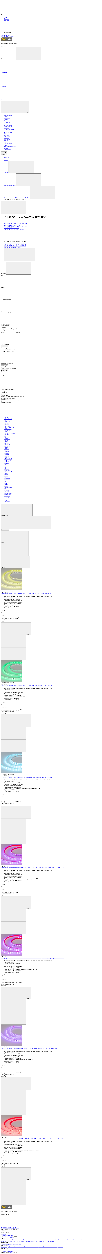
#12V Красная (7, 429)
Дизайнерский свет (75, 1239)
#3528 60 (6, 463)
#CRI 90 (6, 473)
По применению (5, 324)
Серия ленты (4, 395)
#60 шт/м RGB (8, 471)
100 (4, 373)
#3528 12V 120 (8, 459)
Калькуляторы (39, 1247)
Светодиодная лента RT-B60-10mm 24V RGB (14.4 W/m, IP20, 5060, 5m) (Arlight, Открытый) (26, 593)
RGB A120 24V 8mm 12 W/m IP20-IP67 (14, 229)
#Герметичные (8, 487)
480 (4, 377)
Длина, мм (3, 393)
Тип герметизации (6, 391)
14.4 (4, 367)
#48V (5, 466)
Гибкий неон (6, 141)
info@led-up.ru (15, 1228)
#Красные (6, 491)
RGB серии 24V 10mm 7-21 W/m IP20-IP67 (15, 243)
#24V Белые (7, 446)
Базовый (3, 287)
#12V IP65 (6, 423)
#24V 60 (6, 440)
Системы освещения (7, 135)
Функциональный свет (64, 1239)
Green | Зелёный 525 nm (9, 349)
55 (4, 372)
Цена (2, 542)
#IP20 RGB (7, 479)
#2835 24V (7, 453)
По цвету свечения (6, 299)
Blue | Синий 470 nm (9, 351)
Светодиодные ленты (6, 1239)
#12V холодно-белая (9, 433)
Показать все (4, 515)
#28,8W (6, 447)
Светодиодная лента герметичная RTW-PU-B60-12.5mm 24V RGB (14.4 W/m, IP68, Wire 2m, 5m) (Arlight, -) (30, 1048)
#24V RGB (7, 444)
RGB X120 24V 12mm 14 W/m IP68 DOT (15, 244)
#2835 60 (6, 454)
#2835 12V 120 (8, 451)
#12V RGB (7, 426)
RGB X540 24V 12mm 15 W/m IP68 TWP (15, 246)
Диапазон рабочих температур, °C (10, 401)
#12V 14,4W (7, 421)
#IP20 (5, 477)
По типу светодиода (6, 312)
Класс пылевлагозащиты (7, 389)
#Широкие (7, 501)
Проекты (6, 20)
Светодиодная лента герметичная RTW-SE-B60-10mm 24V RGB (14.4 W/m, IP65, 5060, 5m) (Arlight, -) (28, 777)
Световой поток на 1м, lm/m (8, 368)
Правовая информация (7, 1235)
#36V (5, 464)
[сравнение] (13, 641)
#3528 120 (6, 457)
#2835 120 (6, 449)
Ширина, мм (4, 392)
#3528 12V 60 (7, 460)
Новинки (6, 157)
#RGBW (6, 484)
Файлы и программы (57, 1247)
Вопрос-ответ (31, 1247)
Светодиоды (7, 149)
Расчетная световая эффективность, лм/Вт (12, 396)
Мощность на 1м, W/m (7, 363)
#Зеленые (6, 490)
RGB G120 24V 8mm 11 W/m (11, 228)
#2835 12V (7, 450)
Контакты (11, 36)
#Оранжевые (7, 494)
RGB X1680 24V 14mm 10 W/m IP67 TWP (15, 226)
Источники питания (7, 118)
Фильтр (3, 567)
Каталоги (3, 1247)
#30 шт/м (6, 456)
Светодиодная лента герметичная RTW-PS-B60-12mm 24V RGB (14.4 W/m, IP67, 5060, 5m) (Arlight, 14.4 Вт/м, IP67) (32, 867)
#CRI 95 (6, 474)
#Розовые (6, 497)
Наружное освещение (7, 138)
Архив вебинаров (19, 1247)
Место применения (6, 399)
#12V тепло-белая (8, 431)
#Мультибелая (7, 493)
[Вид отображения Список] (38, 522)
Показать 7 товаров (6, 402)
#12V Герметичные (9, 427)
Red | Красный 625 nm (9, 348)
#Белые (6, 486)
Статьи (26, 1247)
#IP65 (5, 480)
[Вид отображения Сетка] (13, 522)
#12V (5, 420)
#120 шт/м (6, 417)
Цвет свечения (5, 344)
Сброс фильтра (5, 325)
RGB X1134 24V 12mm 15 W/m (12, 247)
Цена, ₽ (3, 330)
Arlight (11, 1237)
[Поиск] (28, 53)
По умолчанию (4, 529)
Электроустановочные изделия (33, 1241)
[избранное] (13, 654)
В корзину (27, 634)
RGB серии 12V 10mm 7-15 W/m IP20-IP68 (15, 223)
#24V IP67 (6, 443)
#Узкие (6, 500)
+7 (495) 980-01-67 (6, 1228)
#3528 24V (7, 461)
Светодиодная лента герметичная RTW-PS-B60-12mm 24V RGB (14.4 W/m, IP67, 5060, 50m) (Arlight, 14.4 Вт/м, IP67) (32, 958)
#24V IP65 (6, 441)
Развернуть (7, 259)
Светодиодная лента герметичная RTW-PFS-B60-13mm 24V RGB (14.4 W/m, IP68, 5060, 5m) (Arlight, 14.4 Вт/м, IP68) (32, 1138)
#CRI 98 (6, 476)
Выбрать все (4, 346)
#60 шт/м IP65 (7, 470)
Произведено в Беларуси (10, 329)
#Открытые (7, 496)
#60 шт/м (6, 469)
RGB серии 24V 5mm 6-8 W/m (12, 225)
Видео (7, 1247)
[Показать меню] (21, 167)
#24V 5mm (7, 439)
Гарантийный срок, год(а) (8, 398)
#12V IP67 (6, 424)
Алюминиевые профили (8, 127)
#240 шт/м (6, 434)
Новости (6, 19)
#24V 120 (6, 437)
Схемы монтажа (47, 1247)
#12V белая (7, 430)
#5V (5, 467)
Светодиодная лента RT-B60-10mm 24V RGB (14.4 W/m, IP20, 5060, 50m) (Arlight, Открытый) (26, 685)
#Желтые (6, 489)
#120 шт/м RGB (8, 419)
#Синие (6, 499)
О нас (5, 17)
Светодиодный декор (19, 1241)
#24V (5, 436)
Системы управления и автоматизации (34, 1239)
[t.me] (13, 1226)
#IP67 (5, 481)
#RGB (5, 483)
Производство (7, 1244)
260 (4, 375)
